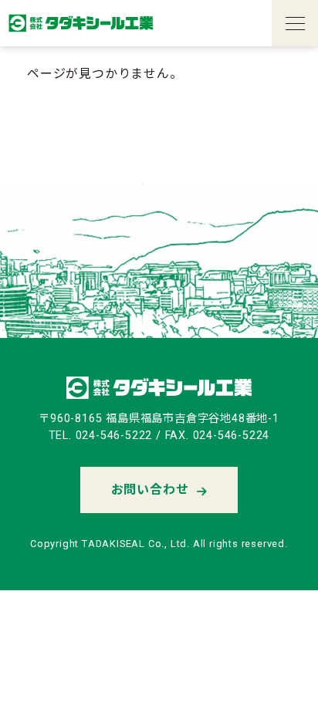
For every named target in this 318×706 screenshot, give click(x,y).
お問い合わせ (150, 489)
